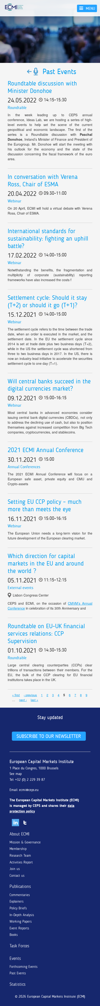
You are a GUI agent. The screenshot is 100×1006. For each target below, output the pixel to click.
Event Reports (19, 928)
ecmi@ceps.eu (29, 790)
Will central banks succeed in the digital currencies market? (49, 385)
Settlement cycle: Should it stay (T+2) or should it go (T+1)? (47, 301)
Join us (15, 869)
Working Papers (21, 921)
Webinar (14, 201)
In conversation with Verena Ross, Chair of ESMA (43, 180)
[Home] (14, 7)
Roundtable (17, 107)
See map (16, 774)
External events (20, 587)
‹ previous (30, 695)
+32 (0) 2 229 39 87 (30, 780)
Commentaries (20, 895)
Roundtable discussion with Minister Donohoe (42, 87)
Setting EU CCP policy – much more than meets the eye (45, 505)
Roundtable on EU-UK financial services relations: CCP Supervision (46, 633)
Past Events (18, 973)
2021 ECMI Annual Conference (45, 450)
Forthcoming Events (23, 967)
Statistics (18, 984)
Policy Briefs (18, 908)
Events (15, 958)
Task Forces (19, 945)
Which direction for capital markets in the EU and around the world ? (46, 563)
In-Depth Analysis (22, 915)
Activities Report (21, 862)
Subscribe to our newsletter (49, 736)
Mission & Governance (25, 842)
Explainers (16, 901)
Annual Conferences (24, 466)
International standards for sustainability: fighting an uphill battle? (48, 238)
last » (34, 700)
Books (14, 935)
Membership (18, 849)
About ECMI (19, 834)
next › (23, 700)
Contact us (17, 875)
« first (16, 695)
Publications (20, 886)
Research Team (20, 855)
